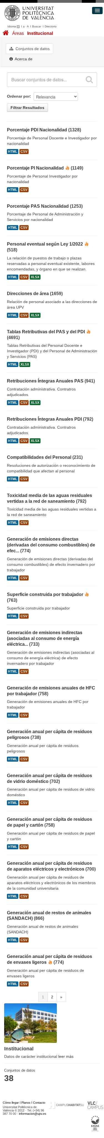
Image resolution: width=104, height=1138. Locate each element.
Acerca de (23, 59)
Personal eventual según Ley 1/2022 (45, 244)
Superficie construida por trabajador (45, 594)
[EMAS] (95, 1123)
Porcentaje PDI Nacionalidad (37, 129)
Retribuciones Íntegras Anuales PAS (45, 381)
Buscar (36, 26)
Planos (26, 1102)
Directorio (51, 26)
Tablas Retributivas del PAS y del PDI (46, 331)
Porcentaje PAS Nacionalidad (38, 206)
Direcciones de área (28, 293)
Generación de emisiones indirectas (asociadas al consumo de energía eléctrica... (44, 638)
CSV (24, 151)
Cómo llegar (11, 1102)
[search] (89, 79)
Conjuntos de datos (32, 48)
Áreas (18, 33)
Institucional (40, 33)
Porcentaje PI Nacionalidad (35, 168)
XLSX (35, 277)
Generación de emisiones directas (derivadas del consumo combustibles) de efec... (51, 545)
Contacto (39, 1102)
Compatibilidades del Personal (39, 457)
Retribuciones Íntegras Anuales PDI (44, 419)
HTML (12, 151)
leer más (65, 1056)
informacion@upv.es (32, 1113)
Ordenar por (18, 96)
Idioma (12, 26)
